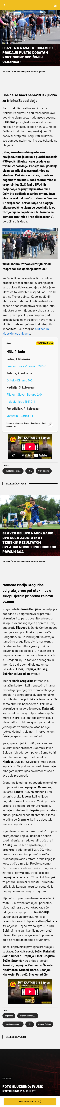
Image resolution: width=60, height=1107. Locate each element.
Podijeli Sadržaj (28, 1101)
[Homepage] (55, 5)
